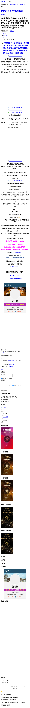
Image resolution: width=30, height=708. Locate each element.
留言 (12, 360)
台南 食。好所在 (15, 275)
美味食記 (11, 364)
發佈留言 (3, 380)
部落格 (5, 35)
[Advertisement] (15, 91)
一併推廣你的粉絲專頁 (15, 279)
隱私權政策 (25, 686)
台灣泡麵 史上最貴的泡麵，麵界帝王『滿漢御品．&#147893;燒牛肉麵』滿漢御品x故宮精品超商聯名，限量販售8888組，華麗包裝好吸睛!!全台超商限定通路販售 (16, 48)
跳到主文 (3, 14)
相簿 (4, 33)
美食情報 (12, 31)
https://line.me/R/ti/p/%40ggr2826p (15, 257)
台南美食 (11, 366)
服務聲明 (15, 688)
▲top (2, 369)
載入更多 (3, 371)
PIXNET (6, 686)
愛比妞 (2, 352)
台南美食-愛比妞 (17, 252)
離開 (8, 705)
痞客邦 (9, 360)
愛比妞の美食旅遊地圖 (12, 11)
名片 (4, 37)
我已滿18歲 (3, 705)
